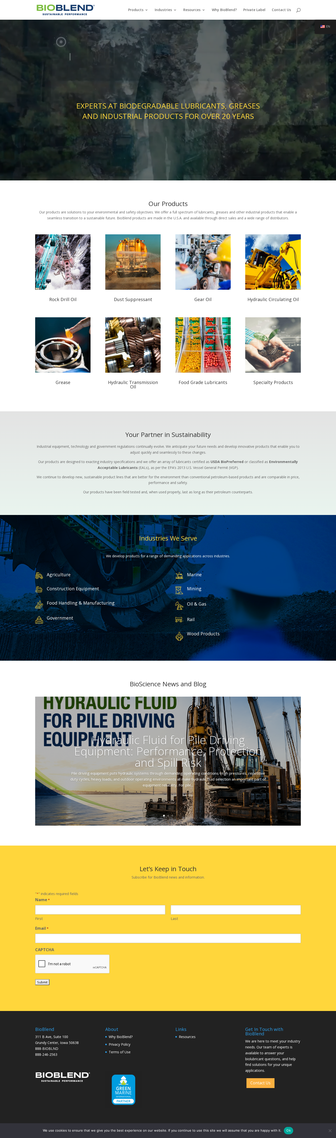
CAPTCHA (44, 949)
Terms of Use (120, 1052)
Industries (163, 10)
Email (41, 928)
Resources (191, 10)
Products (135, 10)
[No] (329, 1130)
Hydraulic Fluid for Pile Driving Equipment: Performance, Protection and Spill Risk (168, 751)
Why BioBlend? (224, 10)
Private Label (254, 10)
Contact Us (281, 10)
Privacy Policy (119, 1044)
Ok (288, 1130)
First (39, 918)
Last (174, 918)
